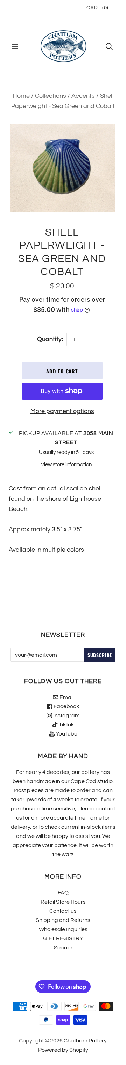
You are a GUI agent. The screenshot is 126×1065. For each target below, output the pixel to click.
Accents (83, 95)
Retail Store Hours (63, 902)
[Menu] (14, 46)
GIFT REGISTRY (63, 938)
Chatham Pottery (85, 1041)
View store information (66, 464)
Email (66, 697)
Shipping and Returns (63, 920)
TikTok (66, 724)
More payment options (62, 411)
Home (21, 95)
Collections (50, 95)
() (97, 8)
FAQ (63, 893)
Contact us (63, 911)
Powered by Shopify (63, 1050)
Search (63, 947)
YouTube (66, 734)
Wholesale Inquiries (63, 929)
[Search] (109, 46)
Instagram (66, 715)
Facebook (65, 706)
